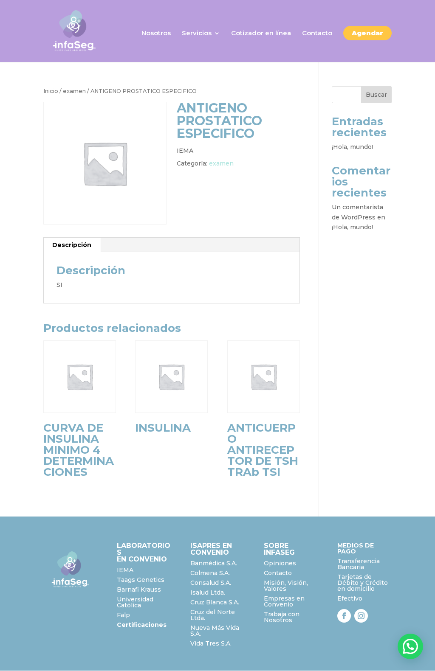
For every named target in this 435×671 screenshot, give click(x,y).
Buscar (376, 94)
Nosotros (156, 33)
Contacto (317, 33)
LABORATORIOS (143, 549)
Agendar (367, 33)
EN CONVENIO (142, 559)
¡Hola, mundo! (352, 147)
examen (74, 91)
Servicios (197, 33)
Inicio (50, 91)
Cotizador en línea (261, 33)
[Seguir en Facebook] (344, 616)
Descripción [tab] (71, 245)
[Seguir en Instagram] (361, 616)
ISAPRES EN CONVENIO (211, 549)
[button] (410, 646)
